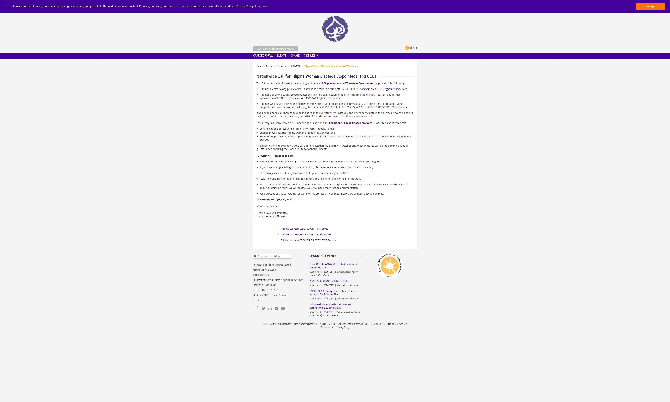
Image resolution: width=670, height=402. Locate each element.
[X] (263, 308)
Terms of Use (327, 327)
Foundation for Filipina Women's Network (272, 264)
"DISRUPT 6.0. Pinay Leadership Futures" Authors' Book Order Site (333, 292)
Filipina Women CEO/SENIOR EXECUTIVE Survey (308, 240)
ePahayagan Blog (261, 274)
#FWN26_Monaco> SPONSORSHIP (328, 280)
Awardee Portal (264, 66)
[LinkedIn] (270, 308)
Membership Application (264, 269)
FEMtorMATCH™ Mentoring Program (269, 295)
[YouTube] (276, 308)
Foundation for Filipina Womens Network (275, 48)
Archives (281, 66)
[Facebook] (257, 308)
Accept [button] (650, 6)
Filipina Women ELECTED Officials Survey (304, 228)
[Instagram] (283, 308)
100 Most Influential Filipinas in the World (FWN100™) (278, 279)
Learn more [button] (262, 6)
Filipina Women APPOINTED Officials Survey (306, 234)
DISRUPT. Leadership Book (265, 290)
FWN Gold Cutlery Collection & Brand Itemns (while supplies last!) (330, 306)
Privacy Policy (342, 327)
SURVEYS (295, 66)
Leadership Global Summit (265, 284)
